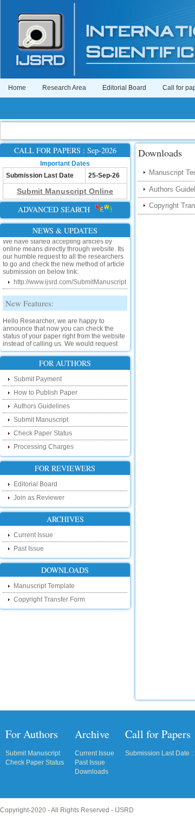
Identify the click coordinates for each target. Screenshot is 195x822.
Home (17, 88)
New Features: (29, 301)
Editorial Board (124, 88)
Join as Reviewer (39, 497)
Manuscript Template (44, 586)
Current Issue (33, 535)
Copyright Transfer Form (49, 599)
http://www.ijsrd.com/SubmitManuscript (70, 280)
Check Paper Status (43, 433)
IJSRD (124, 810)
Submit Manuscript (41, 419)
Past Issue (29, 548)
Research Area (64, 88)
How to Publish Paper (45, 392)
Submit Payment (38, 379)
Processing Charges (44, 447)
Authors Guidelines (42, 406)
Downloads (91, 771)
